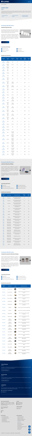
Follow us (2, 410)
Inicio (2, 4)
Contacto (18, 401)
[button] (20, 33)
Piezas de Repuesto (19, 415)
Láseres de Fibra (3, 415)
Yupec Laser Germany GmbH (5, 401)
